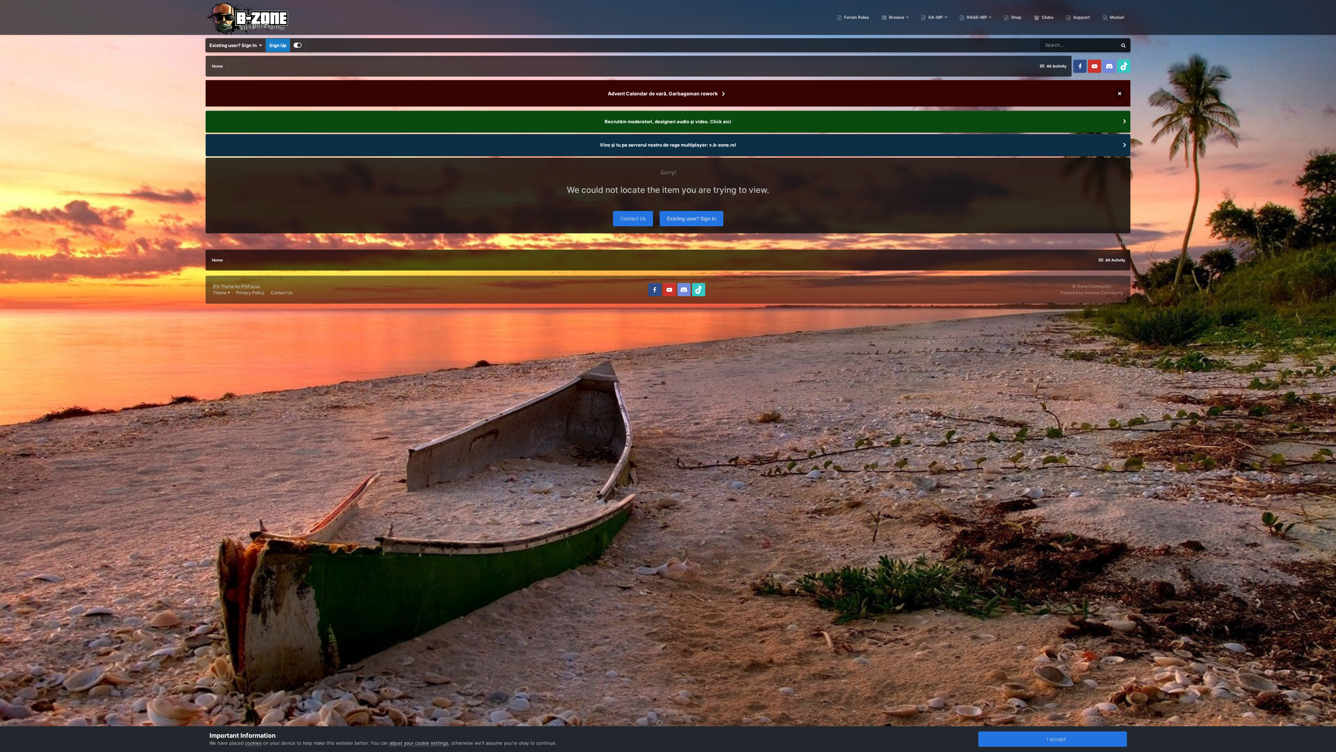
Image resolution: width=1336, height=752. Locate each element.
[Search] (1123, 45)
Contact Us (633, 218)
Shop (1015, 17)
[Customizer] (297, 45)
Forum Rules (856, 17)
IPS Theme (223, 286)
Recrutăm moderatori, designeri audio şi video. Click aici (668, 121)
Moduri (1116, 17)
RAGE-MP (976, 17)
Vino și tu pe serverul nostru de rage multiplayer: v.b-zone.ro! (668, 145)
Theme (220, 292)
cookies (253, 743)
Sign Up (277, 45)
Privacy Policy (250, 292)
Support (1081, 17)
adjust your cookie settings (418, 743)
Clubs (1047, 17)
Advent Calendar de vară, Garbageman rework (663, 93)
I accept (1055, 739)
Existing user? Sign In (234, 45)
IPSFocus (250, 286)
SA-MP (935, 17)
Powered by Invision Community (1091, 292)
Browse (896, 17)
